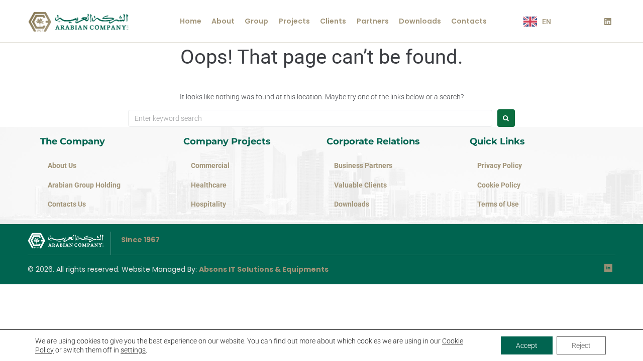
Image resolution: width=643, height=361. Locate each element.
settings (133, 350)
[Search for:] (310, 118)
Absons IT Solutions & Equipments (264, 269)
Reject (581, 345)
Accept (527, 345)
